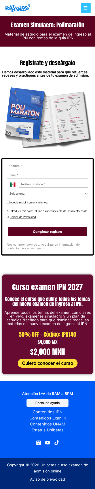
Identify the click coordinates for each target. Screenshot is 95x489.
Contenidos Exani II (47, 418)
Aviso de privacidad (47, 479)
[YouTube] (47, 442)
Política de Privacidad (23, 217)
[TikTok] (56, 442)
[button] (47, 403)
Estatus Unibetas (48, 430)
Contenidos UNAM (47, 424)
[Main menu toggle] (86, 8)
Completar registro (47, 231)
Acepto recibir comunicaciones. (29, 202)
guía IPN (66, 38)
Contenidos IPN (48, 412)
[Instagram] (38, 442)
